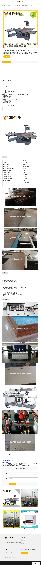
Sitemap (22, 556)
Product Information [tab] (7, 62)
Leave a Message (13, 483)
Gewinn (3, 5)
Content (6, 478)
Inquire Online (7, 56)
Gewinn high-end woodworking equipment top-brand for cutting (29, 529)
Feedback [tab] (14, 62)
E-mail (6, 475)
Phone (7, 473)
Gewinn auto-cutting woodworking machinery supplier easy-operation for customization (11, 529)
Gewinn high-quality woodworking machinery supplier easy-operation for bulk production (11, 508)
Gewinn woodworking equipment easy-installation (28, 507)
